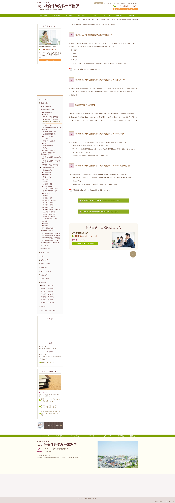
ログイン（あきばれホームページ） (165, 501)
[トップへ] (133, 254)
